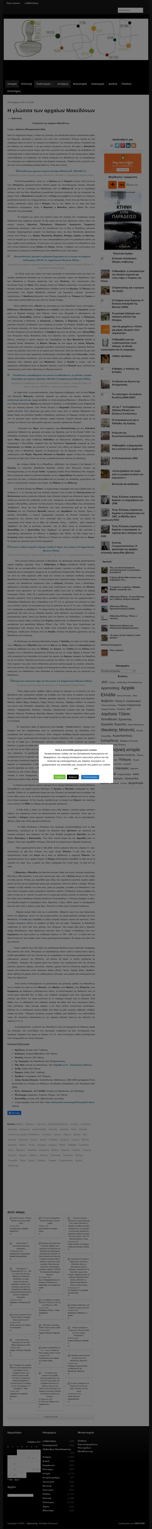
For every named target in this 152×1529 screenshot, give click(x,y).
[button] (60, 777)
